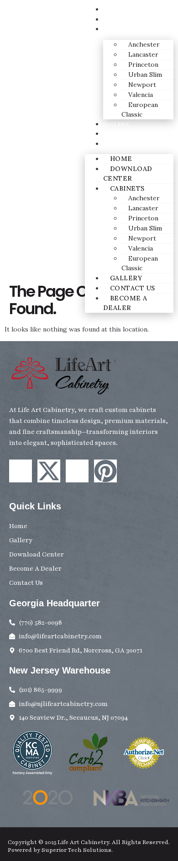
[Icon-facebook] (20, 471)
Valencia (140, 95)
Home (112, 9)
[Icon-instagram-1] (77, 471)
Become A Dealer (131, 144)
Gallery (116, 124)
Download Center (133, 19)
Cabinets (118, 29)
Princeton (143, 64)
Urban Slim (145, 74)
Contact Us (122, 134)
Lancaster (143, 54)
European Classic (139, 109)
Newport (142, 84)
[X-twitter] (48, 471)
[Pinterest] (105, 471)
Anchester (144, 44)
